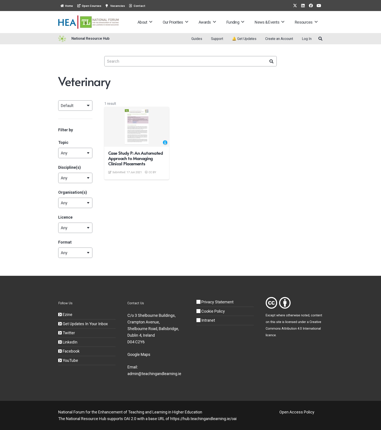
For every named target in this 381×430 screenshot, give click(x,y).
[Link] (271, 303)
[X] (295, 5)
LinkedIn (69, 342)
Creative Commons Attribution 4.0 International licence (293, 328)
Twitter (68, 332)
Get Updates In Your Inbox (85, 323)
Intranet (207, 320)
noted (305, 315)
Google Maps (138, 354)
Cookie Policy (212, 311)
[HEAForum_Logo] (88, 22)
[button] (150, 22)
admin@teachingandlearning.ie (154, 373)
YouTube (70, 360)
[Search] (271, 61)
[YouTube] (319, 5)
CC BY (152, 172)
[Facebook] (311, 5)
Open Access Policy (296, 412)
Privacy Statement (216, 302)
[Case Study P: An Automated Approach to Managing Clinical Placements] (137, 127)
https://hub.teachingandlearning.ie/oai (203, 418)
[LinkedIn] (303, 5)
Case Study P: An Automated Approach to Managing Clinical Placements (135, 158)
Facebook (71, 351)
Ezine (67, 314)
